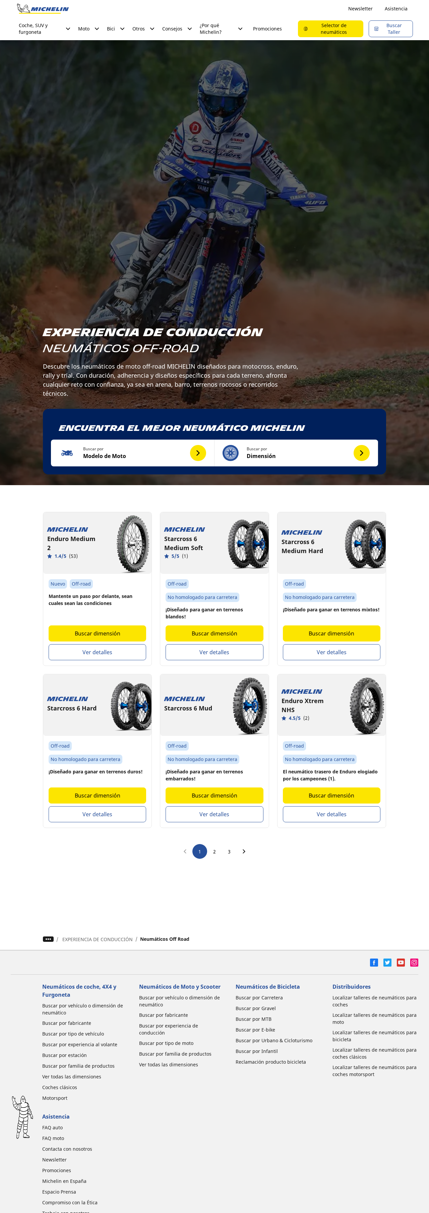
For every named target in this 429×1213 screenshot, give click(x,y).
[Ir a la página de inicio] (43, 9)
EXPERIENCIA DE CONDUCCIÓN (97, 939)
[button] (132, 453)
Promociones (267, 28)
